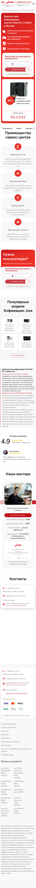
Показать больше (18, 355)
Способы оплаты (7, 755)
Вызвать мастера (19, 515)
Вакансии (5, 735)
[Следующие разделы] (34, 128)
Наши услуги (6, 745)
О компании (5, 738)
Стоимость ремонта (8, 724)
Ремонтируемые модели (10, 742)
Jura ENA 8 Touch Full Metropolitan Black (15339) (19, 773)
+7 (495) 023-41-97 (23, 2)
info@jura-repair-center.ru (16, 596)
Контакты (4, 731)
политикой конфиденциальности (22, 74)
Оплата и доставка (8, 727)
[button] (34, 502)
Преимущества (7, 128)
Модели (18, 128)
